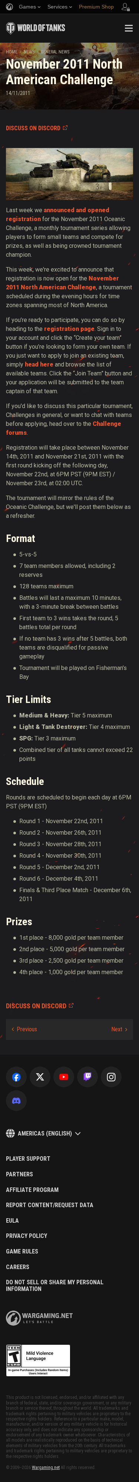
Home (11, 52)
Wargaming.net (46, 1467)
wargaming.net (39, 1318)
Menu (128, 28)
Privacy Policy (26, 1236)
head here (39, 364)
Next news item (119, 1029)
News (29, 52)
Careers (17, 1267)
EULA (12, 1221)
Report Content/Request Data (49, 1205)
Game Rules (22, 1251)
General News (55, 52)
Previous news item (24, 1029)
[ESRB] (38, 1360)
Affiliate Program (32, 1190)
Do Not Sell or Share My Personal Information (54, 1285)
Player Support (28, 1159)
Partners (19, 1174)
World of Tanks (35, 28)
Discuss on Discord (33, 128)
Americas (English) (45, 1133)
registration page (69, 328)
